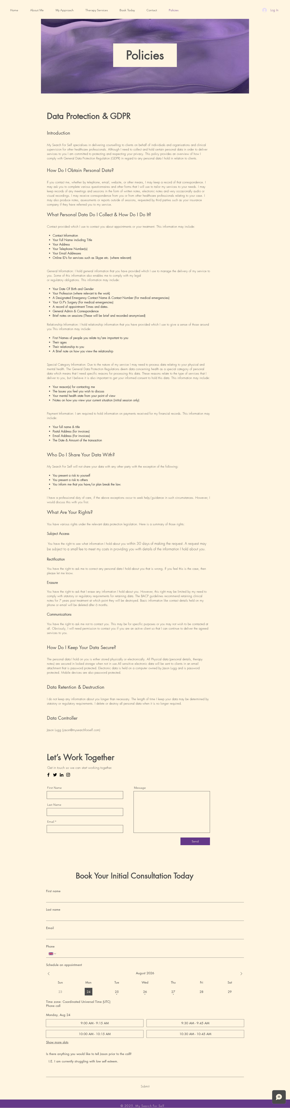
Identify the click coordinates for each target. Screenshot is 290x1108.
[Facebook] (48, 774)
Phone (50, 946)
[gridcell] (88, 991)
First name (53, 891)
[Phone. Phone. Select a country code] (53, 953)
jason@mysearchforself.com (81, 730)
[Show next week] (241, 973)
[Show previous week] (48, 973)
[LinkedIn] (61, 774)
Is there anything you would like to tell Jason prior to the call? (88, 1054)
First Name (54, 787)
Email (50, 821)
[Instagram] (68, 774)
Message (140, 787)
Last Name (54, 804)
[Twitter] (55, 774)
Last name (53, 909)
